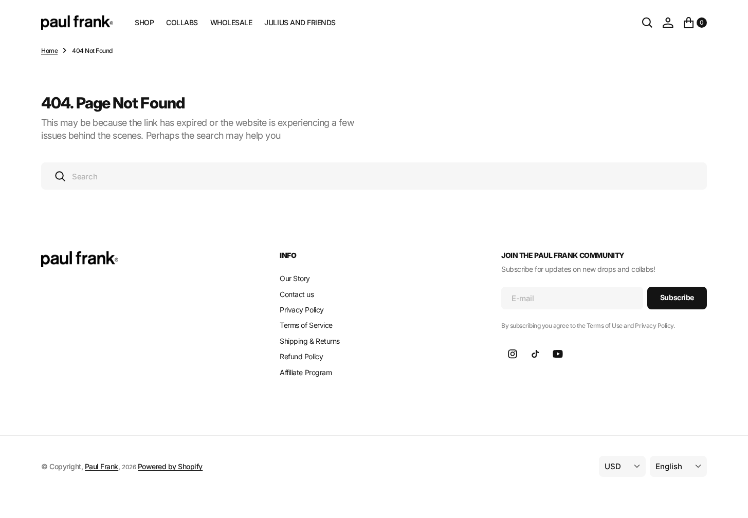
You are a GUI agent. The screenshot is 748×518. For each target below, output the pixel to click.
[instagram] (512, 354)
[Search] (647, 22)
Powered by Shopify (170, 466)
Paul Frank (101, 466)
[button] (668, 22)
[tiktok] (535, 354)
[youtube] (557, 354)
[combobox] (374, 176)
